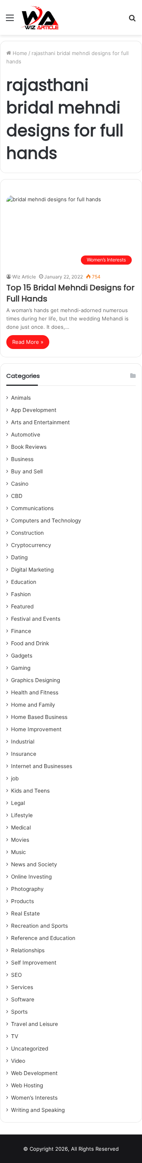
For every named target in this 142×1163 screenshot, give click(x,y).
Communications (32, 508)
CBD (16, 496)
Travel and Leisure (34, 1024)
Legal (18, 803)
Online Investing (31, 876)
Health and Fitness (34, 692)
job (15, 778)
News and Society (34, 864)
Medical (21, 827)
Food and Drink (30, 643)
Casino (19, 483)
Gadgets (21, 655)
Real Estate (25, 913)
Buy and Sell (27, 471)
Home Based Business (39, 717)
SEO (16, 975)
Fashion (21, 594)
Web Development (34, 1073)
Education (23, 582)
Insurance (23, 754)
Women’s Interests (34, 1097)
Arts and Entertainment (40, 422)
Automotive (25, 434)
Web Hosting (27, 1085)
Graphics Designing (35, 680)
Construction (27, 533)
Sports (19, 1012)
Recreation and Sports (39, 926)
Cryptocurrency (31, 545)
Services (22, 987)
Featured (22, 606)
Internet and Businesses (41, 766)
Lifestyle (22, 815)
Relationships (28, 950)
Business (22, 459)
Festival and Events (35, 619)
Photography (27, 889)
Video (18, 1061)
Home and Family (33, 705)
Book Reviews (29, 447)
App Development (33, 410)
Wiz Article (24, 277)
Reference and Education (43, 938)
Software (22, 999)
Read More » (27, 342)
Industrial (22, 741)
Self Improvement (33, 962)
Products (22, 901)
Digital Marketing (32, 569)
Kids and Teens (30, 790)
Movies (20, 840)
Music (18, 852)
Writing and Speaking (38, 1110)
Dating (19, 557)
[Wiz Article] (39, 17)
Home (19, 53)
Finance (21, 631)
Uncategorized (29, 1048)
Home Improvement (36, 729)
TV (14, 1036)
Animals (21, 398)
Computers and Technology (46, 520)
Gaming (20, 668)
